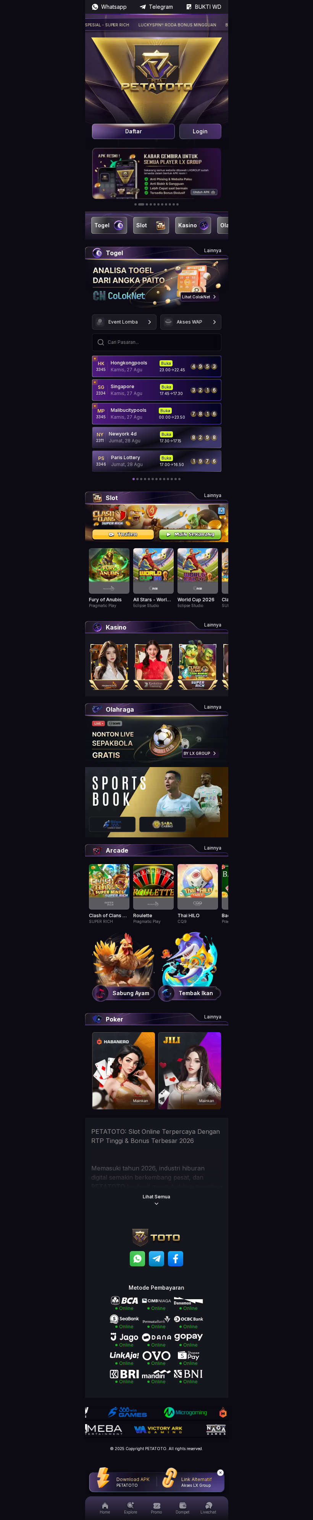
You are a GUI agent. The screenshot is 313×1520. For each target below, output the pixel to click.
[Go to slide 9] (170, 204)
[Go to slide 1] (135, 204)
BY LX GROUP (197, 753)
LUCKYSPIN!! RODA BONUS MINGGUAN (158, 25)
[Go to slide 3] (145, 204)
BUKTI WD (208, 6)
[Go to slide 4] (151, 204)
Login (200, 131)
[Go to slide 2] (139, 204)
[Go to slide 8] (166, 204)
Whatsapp (114, 6)
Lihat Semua (156, 1196)
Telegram (161, 6)
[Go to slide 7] (162, 204)
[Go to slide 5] (154, 204)
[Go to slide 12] (175, 479)
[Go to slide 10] (174, 204)
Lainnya (212, 250)
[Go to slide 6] (158, 204)
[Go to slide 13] (179, 479)
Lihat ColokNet (196, 297)
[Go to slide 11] (177, 204)
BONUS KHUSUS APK (227, 25)
